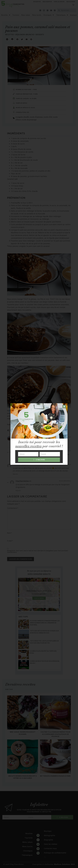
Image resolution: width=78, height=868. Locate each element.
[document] (39, 434)
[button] (64, 406)
